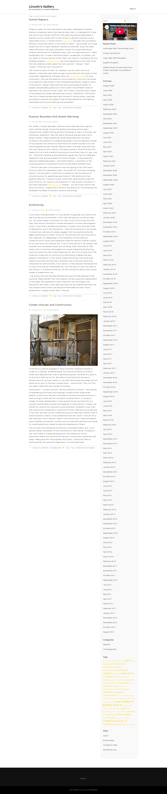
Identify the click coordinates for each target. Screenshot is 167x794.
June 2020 (107, 194)
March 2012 (108, 557)
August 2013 (108, 481)
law (119, 695)
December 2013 (110, 472)
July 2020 (107, 189)
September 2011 (110, 580)
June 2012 (107, 542)
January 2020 (109, 217)
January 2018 (109, 321)
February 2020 (109, 213)
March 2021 (108, 156)
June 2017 (107, 354)
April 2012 (107, 552)
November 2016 (110, 382)
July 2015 (107, 429)
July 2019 (107, 246)
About (133, 9)
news (118, 701)
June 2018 (107, 298)
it (116, 695)
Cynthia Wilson (52, 25)
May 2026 (107, 95)
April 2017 (107, 363)
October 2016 (109, 387)
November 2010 (110, 622)
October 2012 (109, 528)
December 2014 (110, 439)
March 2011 (108, 603)
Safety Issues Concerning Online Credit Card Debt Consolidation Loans (117, 70)
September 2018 (110, 283)
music (111, 702)
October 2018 (109, 279)
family (117, 677)
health (116, 686)
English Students (110, 63)
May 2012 (107, 547)
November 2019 (110, 227)
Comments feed (110, 745)
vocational (119, 724)
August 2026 (108, 86)
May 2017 (107, 359)
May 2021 (107, 147)
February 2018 (109, 316)
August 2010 (108, 632)
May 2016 (107, 410)
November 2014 (110, 443)
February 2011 (109, 608)
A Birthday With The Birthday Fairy (118, 48)
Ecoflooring (36, 205)
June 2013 (107, 491)
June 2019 (107, 250)
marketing (122, 698)
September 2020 (110, 180)
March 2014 (108, 458)
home (117, 689)
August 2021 (108, 133)
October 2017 (109, 335)
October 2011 (109, 575)
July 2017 (107, 349)
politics (126, 708)
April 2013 (107, 500)
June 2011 (107, 589)
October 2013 (109, 476)
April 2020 (107, 203)
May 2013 (107, 495)
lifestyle (106, 698)
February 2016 (109, 425)
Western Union (53, 61)
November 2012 (110, 523)
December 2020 (110, 170)
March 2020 (108, 208)
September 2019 (110, 236)
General (45, 107)
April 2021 (107, 151)
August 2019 (108, 241)
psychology (107, 711)
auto (133, 661)
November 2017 (110, 330)
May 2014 (107, 448)
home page (124, 689)
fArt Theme (73, 790)
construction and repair (72, 107)
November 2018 (110, 274)
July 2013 (107, 486)
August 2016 (108, 396)
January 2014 (109, 467)
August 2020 (108, 185)
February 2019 (109, 265)
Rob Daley (67, 41)
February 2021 (109, 161)
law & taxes (125, 695)
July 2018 (107, 293)
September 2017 (110, 340)
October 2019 (109, 232)
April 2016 (107, 415)
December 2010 (110, 618)
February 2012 (109, 561)
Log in (106, 735)
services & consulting (119, 711)
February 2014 (109, 462)
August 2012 (108, 538)
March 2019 (108, 260)
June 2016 (107, 406)
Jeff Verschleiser (77, 76)
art (128, 660)
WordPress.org (109, 750)
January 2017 (109, 373)
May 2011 (107, 594)
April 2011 (107, 599)
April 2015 (107, 434)
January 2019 (109, 269)
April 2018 (107, 307)
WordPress (93, 790)
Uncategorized (55, 448)
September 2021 (110, 128)
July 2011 (107, 585)
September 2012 (110, 533)
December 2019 (110, 222)
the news (124, 714)
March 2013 (108, 505)
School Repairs (38, 19)
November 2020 (110, 175)
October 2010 (109, 627)
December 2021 (110, 123)
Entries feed (108, 740)
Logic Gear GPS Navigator (114, 58)
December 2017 (110, 326)
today (105, 718)
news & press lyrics (118, 703)
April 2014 (107, 453)
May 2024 (107, 119)
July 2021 (107, 137)
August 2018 (108, 288)
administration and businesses (114, 661)
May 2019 (107, 255)
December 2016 (110, 378)
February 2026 (109, 109)
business (108, 664)
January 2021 (109, 166)
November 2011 (110, 571)
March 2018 (108, 312)
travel (107, 720)
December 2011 (110, 566)
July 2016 (107, 401)
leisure (132, 695)
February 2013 (109, 509)
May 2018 (107, 302)
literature (114, 698)
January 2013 (109, 514)
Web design (130, 724)
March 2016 (108, 420)
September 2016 (110, 392)
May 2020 (107, 199)
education (117, 673)
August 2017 (108, 345)
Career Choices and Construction (50, 305)
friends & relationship (119, 680)
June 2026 (107, 90)
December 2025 (110, 114)
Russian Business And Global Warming (54, 116)
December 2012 (110, 519)
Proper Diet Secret (111, 53)
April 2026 (107, 100)
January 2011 (109, 613)
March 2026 (108, 105)
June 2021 (107, 142)
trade (111, 718)
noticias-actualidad (114, 708)
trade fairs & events (122, 718)
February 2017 (109, 368)
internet (108, 692)
